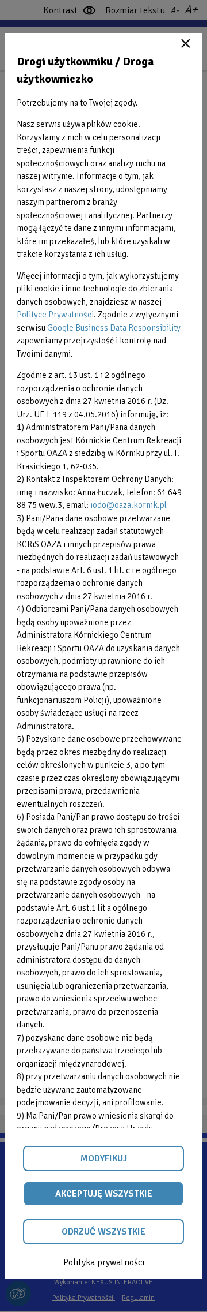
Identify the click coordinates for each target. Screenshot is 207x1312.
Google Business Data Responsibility (114, 328)
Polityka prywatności (103, 1262)
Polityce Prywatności (55, 314)
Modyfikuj (103, 1158)
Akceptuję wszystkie (103, 1193)
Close (185, 43)
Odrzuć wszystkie (103, 1232)
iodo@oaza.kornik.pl (128, 505)
